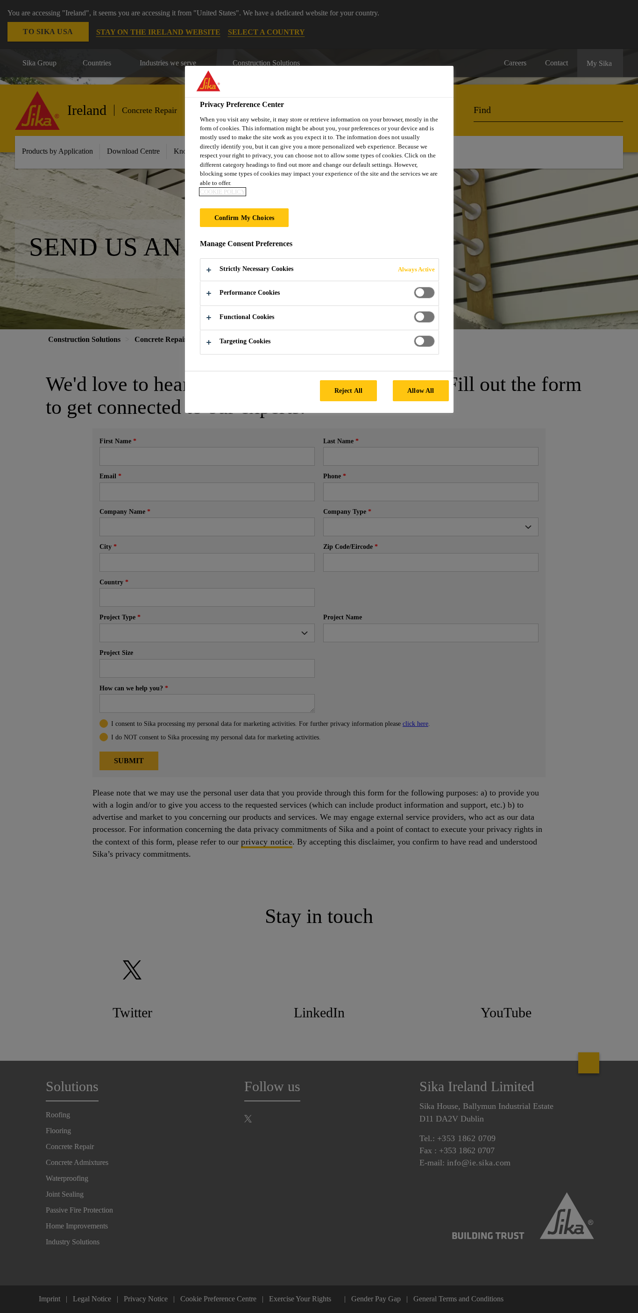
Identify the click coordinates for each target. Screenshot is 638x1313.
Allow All (420, 390)
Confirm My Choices (244, 217)
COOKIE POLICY (222, 191)
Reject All (348, 390)
